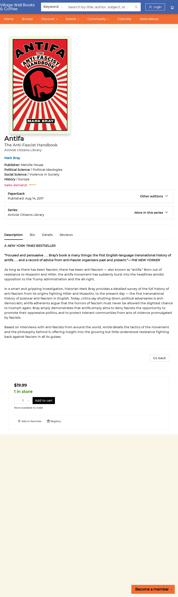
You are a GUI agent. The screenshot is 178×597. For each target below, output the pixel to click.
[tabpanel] (89, 296)
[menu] (89, 19)
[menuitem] (9, 19)
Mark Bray (12, 158)
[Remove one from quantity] (17, 400)
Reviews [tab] (66, 235)
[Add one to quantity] (28, 400)
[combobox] (53, 7)
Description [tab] (13, 235)
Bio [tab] (32, 235)
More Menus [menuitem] (149, 19)
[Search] (136, 7)
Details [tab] (47, 235)
